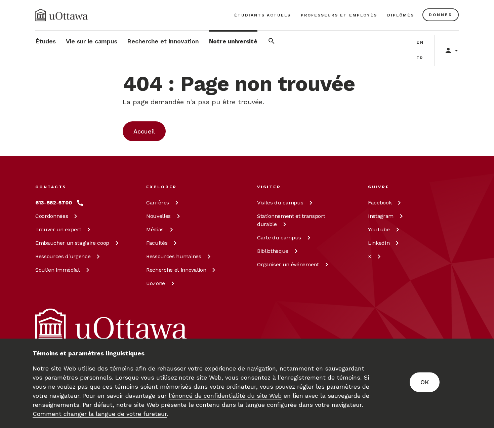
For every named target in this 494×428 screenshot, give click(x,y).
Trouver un (58, 229)
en (420, 42)
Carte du (279, 237)
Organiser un (288, 264)
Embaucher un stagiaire (72, 243)
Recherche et (176, 270)
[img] (61, 15)
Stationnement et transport (291, 220)
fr (419, 57)
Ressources (62, 256)
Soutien (57, 270)
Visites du (280, 202)
